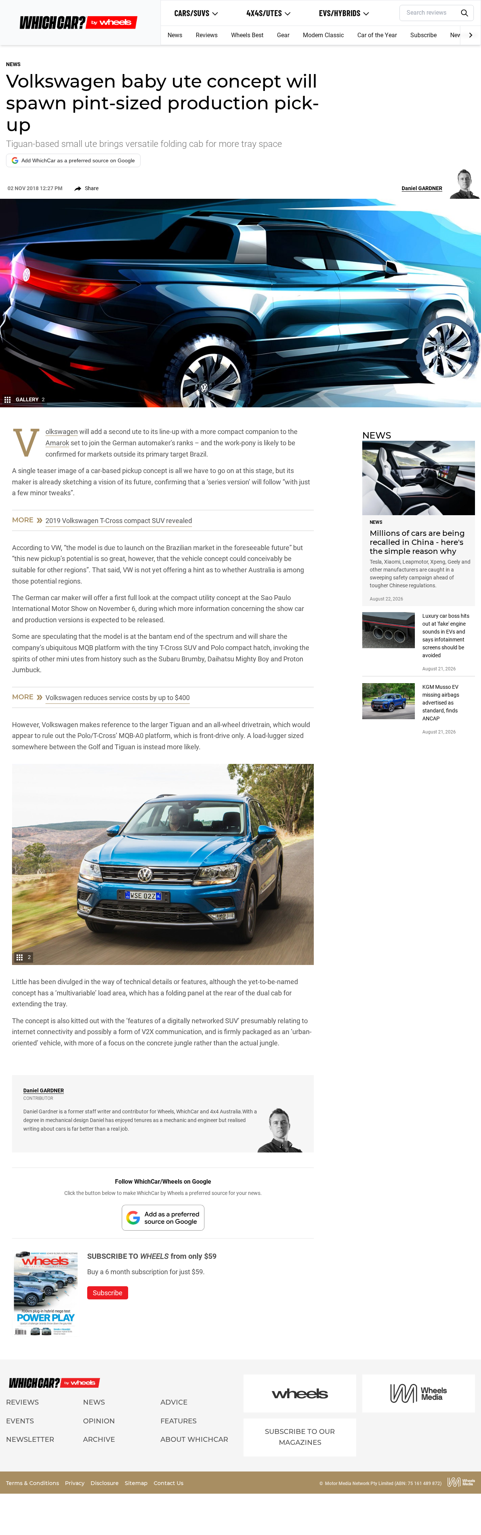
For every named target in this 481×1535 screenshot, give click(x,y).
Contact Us (168, 1483)
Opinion (99, 1421)
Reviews (207, 35)
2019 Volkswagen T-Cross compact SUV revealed (118, 521)
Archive (99, 1439)
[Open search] (465, 13)
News (175, 35)
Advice (174, 1402)
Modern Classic (323, 35)
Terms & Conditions (33, 1483)
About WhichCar (194, 1439)
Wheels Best (247, 35)
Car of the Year (377, 35)
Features (178, 1421)
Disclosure (105, 1483)
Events (20, 1421)
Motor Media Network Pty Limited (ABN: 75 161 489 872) (383, 1483)
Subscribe (423, 35)
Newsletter (30, 1439)
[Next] (470, 35)
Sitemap (137, 1483)
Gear (283, 35)
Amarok (57, 443)
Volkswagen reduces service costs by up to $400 (117, 698)
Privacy (75, 1483)
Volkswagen (61, 432)
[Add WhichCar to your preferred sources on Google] (163, 1217)
